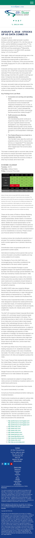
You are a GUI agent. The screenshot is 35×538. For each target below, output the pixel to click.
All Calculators (17, 484)
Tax (18, 476)
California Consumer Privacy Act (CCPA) (13, 505)
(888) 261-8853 (18, 24)
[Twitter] (13, 21)
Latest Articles (17, 481)
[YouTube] (18, 21)
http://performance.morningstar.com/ (18, 421)
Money (17, 478)
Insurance (17, 474)
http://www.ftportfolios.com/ (16, 436)
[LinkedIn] (16, 21)
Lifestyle (17, 479)
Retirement (17, 469)
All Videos (17, 483)
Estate (17, 473)
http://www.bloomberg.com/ (16, 438)
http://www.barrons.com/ (15, 434)
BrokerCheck (4, 487)
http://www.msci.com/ (14, 428)
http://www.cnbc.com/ (14, 426)
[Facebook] (20, 21)
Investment (17, 471)
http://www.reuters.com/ (15, 432)
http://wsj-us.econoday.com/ (16, 442)
